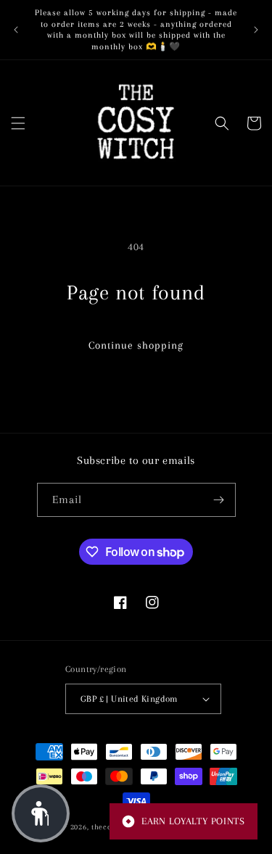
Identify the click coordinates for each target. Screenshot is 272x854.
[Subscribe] (219, 500)
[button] (18, 123)
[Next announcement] (256, 30)
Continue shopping (136, 345)
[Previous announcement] (16, 30)
